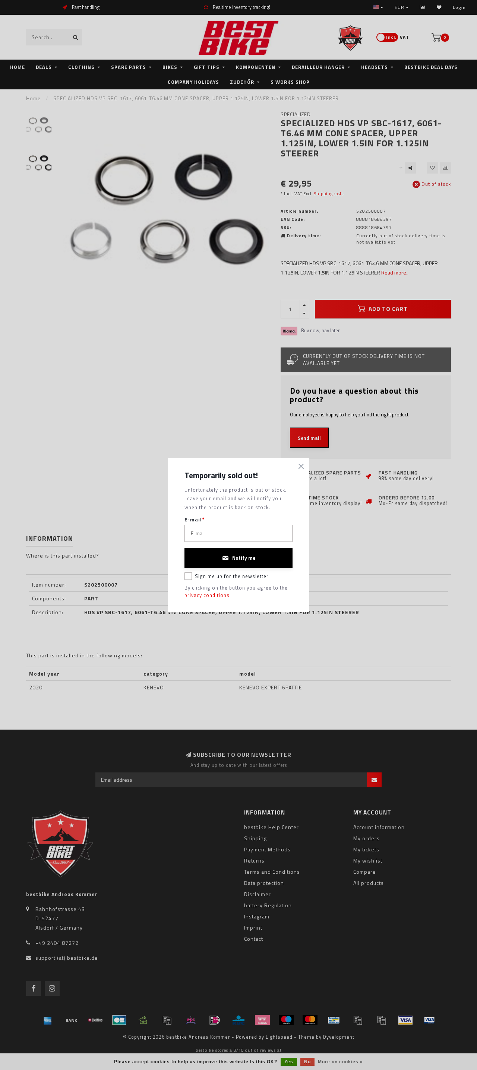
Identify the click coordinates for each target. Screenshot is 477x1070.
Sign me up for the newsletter (232, 576)
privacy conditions (207, 595)
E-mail (194, 519)
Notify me (243, 558)
